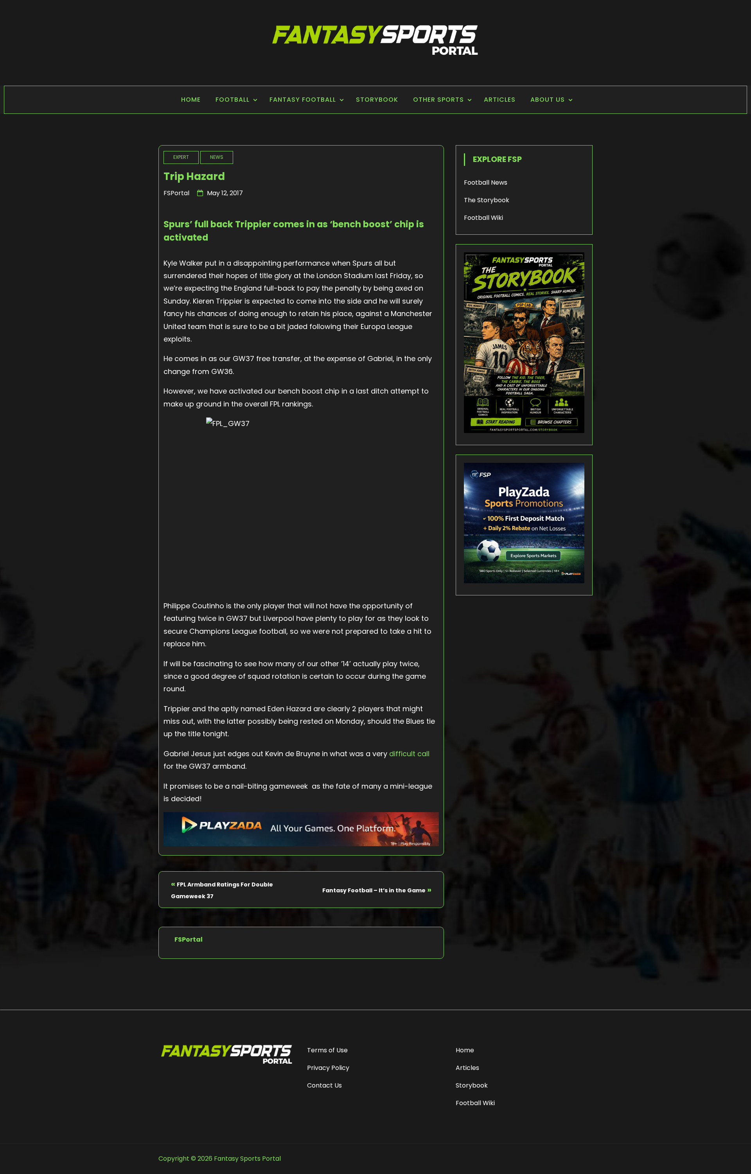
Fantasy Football (302, 99)
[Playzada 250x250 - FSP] (524, 581)
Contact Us (324, 1085)
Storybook (377, 99)
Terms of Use (327, 1050)
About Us (547, 99)
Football (233, 99)
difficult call (409, 754)
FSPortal (176, 193)
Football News (485, 182)
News (216, 157)
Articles (500, 99)
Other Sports (438, 99)
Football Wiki (483, 217)
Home (191, 99)
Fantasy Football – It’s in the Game (374, 890)
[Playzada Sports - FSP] (301, 844)
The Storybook (486, 200)
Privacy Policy (328, 1067)
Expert (181, 157)
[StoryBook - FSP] (524, 430)
